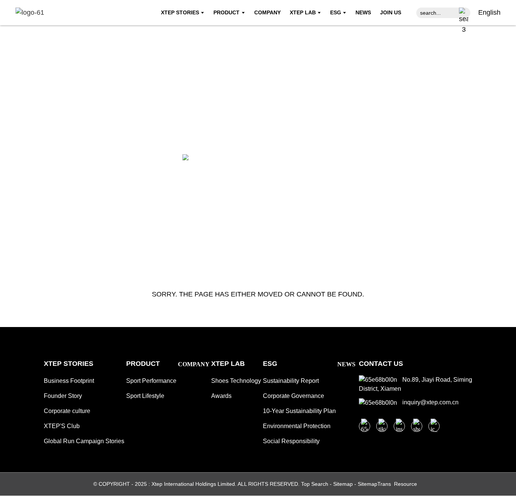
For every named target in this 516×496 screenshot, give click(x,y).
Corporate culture (67, 411)
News (346, 364)
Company (194, 364)
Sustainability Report (291, 381)
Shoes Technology (236, 381)
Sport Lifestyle (145, 396)
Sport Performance (151, 381)
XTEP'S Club (62, 426)
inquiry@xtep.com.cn (430, 402)
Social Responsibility (291, 441)
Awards (221, 396)
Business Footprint (69, 381)
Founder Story (63, 396)
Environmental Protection (297, 426)
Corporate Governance (293, 396)
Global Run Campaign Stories (84, 441)
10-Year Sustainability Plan (299, 411)
